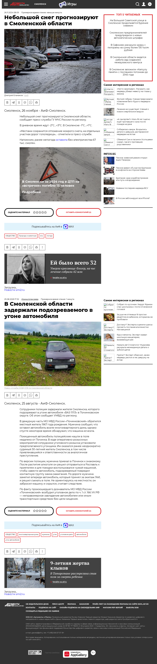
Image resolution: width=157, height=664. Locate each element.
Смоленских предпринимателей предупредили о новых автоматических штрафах (128, 35)
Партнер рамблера (52, 653)
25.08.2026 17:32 (11, 299)
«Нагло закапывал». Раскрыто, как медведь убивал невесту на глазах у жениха (134, 91)
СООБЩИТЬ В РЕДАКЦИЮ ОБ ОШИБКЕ (42, 611)
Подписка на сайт (47, 608)
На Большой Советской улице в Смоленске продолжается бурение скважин (128, 23)
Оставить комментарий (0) (78, 212)
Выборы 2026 (132, 608)
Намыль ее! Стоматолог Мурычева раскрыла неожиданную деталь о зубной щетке (133, 347)
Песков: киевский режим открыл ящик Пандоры (131, 159)
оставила (61, 139)
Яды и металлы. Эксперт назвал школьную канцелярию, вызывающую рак (132, 337)
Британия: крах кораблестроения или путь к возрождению (132, 179)
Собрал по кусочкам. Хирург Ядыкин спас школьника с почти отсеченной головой (134, 306)
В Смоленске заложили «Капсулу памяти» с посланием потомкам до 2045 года (128, 72)
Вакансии (84, 604)
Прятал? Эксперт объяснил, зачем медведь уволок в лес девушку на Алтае (133, 357)
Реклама (71, 604)
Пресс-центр (58, 604)
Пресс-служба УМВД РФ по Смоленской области (28, 388)
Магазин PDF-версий (113, 608)
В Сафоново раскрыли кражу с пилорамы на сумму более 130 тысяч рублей (128, 48)
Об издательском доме (37, 604)
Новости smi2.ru (14, 290)
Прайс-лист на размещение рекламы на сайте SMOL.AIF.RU (120, 604)
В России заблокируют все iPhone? (133, 198)
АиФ (26, 95)
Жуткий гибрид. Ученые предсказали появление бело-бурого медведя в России (135, 101)
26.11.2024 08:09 (11, 12)
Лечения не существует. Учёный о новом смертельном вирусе (133, 110)
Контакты (30, 608)
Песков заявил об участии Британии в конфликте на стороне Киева (133, 169)
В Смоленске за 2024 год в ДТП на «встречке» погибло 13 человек (50, 183)
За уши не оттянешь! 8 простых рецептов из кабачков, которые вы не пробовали (135, 317)
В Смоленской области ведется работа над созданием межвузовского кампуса (128, 60)
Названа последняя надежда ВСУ (132, 188)
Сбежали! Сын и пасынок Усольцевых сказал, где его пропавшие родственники (135, 142)
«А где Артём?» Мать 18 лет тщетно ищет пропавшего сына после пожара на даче (133, 121)
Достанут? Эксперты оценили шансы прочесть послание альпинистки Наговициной (134, 327)
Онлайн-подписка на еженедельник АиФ (80, 608)
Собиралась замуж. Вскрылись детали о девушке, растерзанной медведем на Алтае (132, 131)
